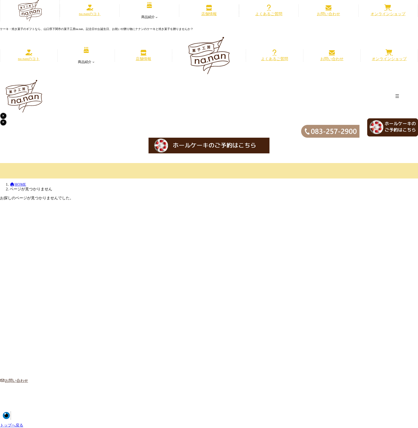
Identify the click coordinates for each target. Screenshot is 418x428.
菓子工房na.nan (374, 413)
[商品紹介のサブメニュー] (156, 17)
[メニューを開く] (397, 96)
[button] (89, 11)
